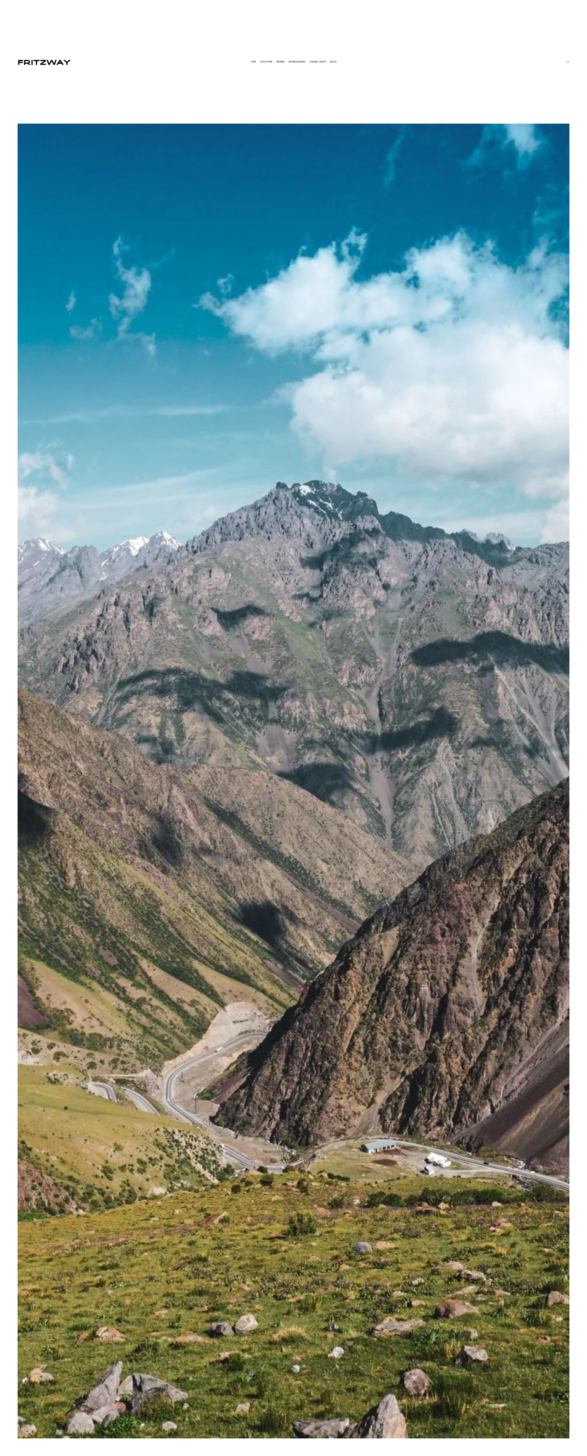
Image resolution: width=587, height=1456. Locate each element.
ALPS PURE (266, 61)
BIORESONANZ (297, 61)
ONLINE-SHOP (318, 61)
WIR (253, 61)
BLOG (333, 61)
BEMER (280, 61)
